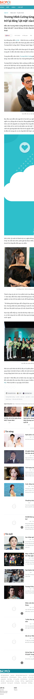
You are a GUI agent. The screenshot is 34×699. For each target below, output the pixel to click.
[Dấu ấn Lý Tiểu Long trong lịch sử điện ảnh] (14, 641)
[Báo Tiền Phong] (26, 470)
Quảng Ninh (3, 679)
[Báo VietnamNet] (7, 35)
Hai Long (24, 677)
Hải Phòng (30, 683)
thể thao (22, 681)
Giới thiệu (2, 689)
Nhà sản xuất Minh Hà (17, 399)
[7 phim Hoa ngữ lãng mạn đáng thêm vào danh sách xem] (14, 625)
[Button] (11, 35)
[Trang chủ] (5, 3)
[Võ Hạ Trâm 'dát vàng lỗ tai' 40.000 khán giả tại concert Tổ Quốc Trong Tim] (14, 658)
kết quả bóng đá (12, 677)
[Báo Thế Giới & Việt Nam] (26, 558)
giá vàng (17, 681)
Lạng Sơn (12, 675)
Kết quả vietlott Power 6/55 (21, 675)
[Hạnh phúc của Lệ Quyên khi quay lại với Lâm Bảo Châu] (14, 440)
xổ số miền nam (24, 679)
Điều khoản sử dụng (3, 691)
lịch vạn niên (30, 677)
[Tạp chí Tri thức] (26, 486)
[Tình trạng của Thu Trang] (14, 473)
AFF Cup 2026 (16, 679)
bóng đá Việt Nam (10, 681)
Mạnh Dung (8, 399)
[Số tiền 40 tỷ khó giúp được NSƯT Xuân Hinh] (12, 412)
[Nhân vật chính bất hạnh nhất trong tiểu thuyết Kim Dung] (14, 608)
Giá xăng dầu (17, 683)
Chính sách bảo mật (3, 692)
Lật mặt (22, 397)
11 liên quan (25, 35)
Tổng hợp (15, 689)
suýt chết (28, 397)
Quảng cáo (2, 694)
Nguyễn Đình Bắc (29, 681)
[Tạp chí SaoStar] (6, 422)
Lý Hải (17, 40)
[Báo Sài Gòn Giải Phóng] (26, 521)
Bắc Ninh (3, 681)
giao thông (9, 679)
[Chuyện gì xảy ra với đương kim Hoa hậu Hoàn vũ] (14, 506)
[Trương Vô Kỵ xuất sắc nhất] (14, 592)
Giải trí (6, 13)
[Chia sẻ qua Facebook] (5, 387)
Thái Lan (19, 677)
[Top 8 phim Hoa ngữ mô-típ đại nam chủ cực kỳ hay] (14, 576)
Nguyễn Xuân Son (4, 677)
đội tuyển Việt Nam (5, 675)
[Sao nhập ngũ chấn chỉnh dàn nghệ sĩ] (14, 543)
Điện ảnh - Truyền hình (17, 13)
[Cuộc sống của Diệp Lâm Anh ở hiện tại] (14, 489)
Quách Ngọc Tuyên (28, 393)
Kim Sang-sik (10, 683)
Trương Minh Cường (26, 56)
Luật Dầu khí (3, 683)
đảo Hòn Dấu (24, 683)
